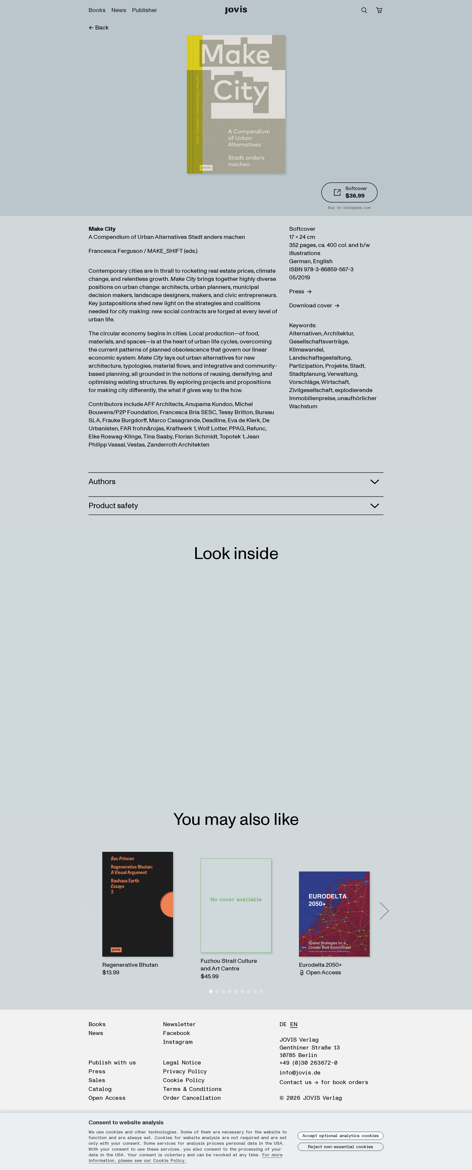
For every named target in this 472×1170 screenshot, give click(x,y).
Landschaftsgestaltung (320, 358)
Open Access (107, 1098)
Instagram (178, 1042)
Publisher (144, 10)
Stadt (357, 366)
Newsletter (179, 1024)
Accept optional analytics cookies (340, 1136)
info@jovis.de (300, 1073)
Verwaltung (342, 374)
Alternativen (305, 333)
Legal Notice (182, 1063)
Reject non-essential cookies (340, 1147)
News (118, 10)
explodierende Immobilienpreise (330, 394)
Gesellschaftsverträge (318, 342)
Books (96, 10)
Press (298, 291)
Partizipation (306, 366)
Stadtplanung (307, 374)
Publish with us (112, 1063)
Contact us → (299, 1082)
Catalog (100, 1089)
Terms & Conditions (192, 1089)
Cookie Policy (184, 1080)
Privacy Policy (185, 1072)
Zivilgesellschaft (311, 390)
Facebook (176, 1033)
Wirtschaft (335, 382)
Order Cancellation (192, 1098)
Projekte (336, 366)
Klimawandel (306, 350)
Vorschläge (304, 382)
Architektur (338, 333)
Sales (96, 1080)
